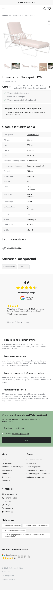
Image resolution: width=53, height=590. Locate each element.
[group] (26, 309)
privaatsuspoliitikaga (20, 434)
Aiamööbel (17, 15)
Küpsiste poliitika (8, 579)
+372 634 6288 (11, 498)
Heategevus (7, 463)
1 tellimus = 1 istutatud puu (12, 467)
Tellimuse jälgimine (33, 467)
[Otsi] (45, 8)
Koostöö (5, 474)
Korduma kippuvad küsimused (38, 474)
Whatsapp (9, 512)
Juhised (30, 230)
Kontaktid (6, 481)
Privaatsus (6, 571)
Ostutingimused (8, 575)
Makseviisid (31, 463)
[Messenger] (45, 568)
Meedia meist (7, 470)
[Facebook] (32, 568)
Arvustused (6, 477)
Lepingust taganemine (35, 477)
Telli (26, 440)
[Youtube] (41, 568)
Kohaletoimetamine (34, 460)
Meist (4, 460)
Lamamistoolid (29, 15)
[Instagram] (36, 568)
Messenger (9, 508)
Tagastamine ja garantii (36, 470)
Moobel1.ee (6, 15)
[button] (26, 2)
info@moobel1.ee (12, 505)
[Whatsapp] (49, 568)
